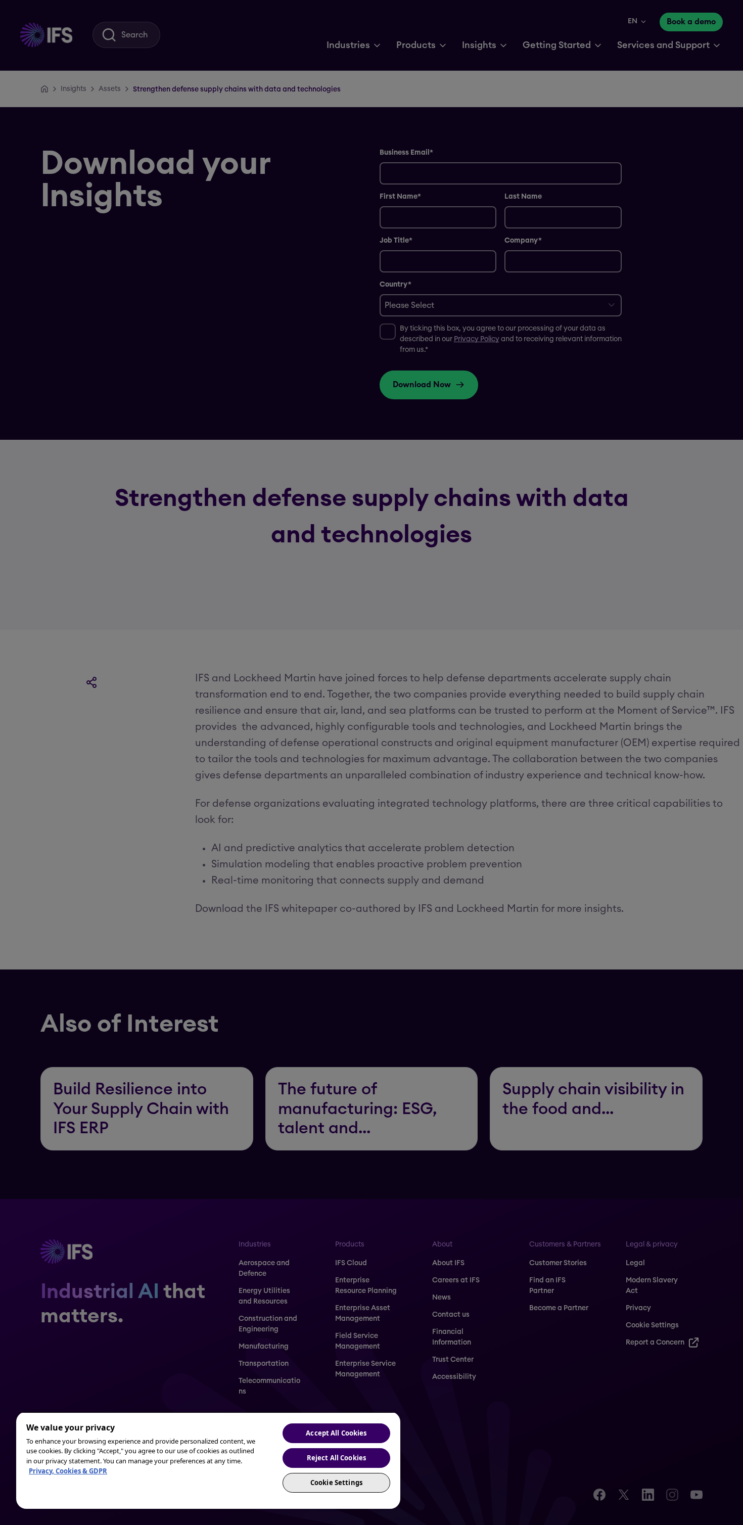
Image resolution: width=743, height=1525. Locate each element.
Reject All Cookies (336, 1457)
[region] (208, 1460)
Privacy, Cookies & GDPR (68, 1470)
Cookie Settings (336, 1482)
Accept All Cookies (336, 1433)
